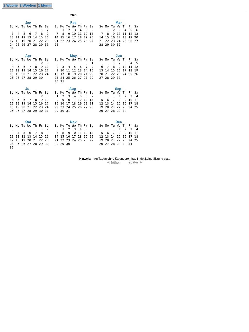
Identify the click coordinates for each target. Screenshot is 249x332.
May (73, 56)
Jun (119, 56)
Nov (73, 122)
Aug (72, 89)
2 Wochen (28, 5)
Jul (27, 89)
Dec (119, 122)
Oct (28, 122)
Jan (28, 23)
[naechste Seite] (135, 163)
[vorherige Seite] (113, 163)
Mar (119, 23)
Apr (28, 56)
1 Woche (10, 5)
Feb (73, 23)
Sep (118, 89)
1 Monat (45, 5)
